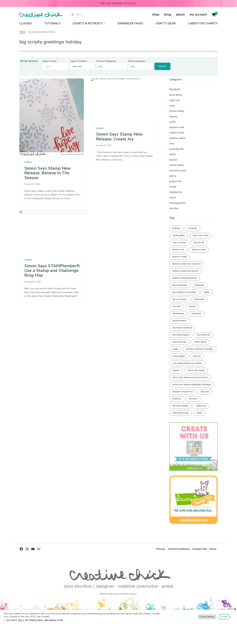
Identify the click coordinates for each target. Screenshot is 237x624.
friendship (199, 285)
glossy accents (179, 299)
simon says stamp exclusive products (190, 377)
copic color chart (200, 235)
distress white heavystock (184, 278)
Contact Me (199, 549)
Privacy (160, 549)
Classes (25, 23)
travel (172, 197)
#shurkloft (174, 89)
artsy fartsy (175, 94)
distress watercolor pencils (185, 270)
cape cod (174, 100)
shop (155, 14)
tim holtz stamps (180, 405)
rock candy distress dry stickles (187, 363)
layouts (173, 159)
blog (167, 14)
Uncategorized (177, 203)
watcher (173, 208)
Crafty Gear (166, 23)
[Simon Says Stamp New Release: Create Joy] (124, 100)
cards (28, 162)
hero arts (176, 306)
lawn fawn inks (179, 341)
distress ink (198, 242)
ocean (175, 349)
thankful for (175, 192)
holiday (192, 306)
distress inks (178, 249)
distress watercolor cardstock (186, 263)
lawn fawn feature (180, 334)
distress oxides (179, 256)
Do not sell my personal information (35, 620)
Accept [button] (224, 616)
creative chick (176, 127)
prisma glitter (178, 356)
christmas (192, 228)
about (180, 14)
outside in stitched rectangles (199, 349)
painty (172, 176)
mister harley (176, 165)
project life (175, 181)
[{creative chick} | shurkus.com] (40, 14)
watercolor (201, 405)
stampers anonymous (182, 391)
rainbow (197, 356)
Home (22, 31)
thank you (176, 398)
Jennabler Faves (130, 23)
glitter (207, 292)
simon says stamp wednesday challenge (191, 384)
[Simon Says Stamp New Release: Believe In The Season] (52, 117)
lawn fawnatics (179, 320)
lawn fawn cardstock (182, 327)
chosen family (176, 111)
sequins (176, 370)
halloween (199, 299)
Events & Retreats (88, 23)
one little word (177, 170)
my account (198, 14)
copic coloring (179, 242)
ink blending (178, 313)
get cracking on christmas (184, 292)
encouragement (179, 285)
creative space (177, 138)
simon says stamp (196, 370)
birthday (176, 228)
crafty (172, 121)
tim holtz (193, 398)
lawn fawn (196, 313)
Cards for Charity (203, 23)
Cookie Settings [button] (207, 616)
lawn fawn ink (203, 334)
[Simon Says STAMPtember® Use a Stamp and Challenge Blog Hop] (52, 232)
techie (172, 186)
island (172, 154)
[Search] (72, 14)
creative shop (176, 132)
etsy (171, 143)
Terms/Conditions (178, 549)
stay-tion (205, 391)
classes (173, 116)
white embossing (180, 412)
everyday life (176, 149)
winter (199, 412)
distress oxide (199, 249)
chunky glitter (178, 235)
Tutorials (52, 23)
